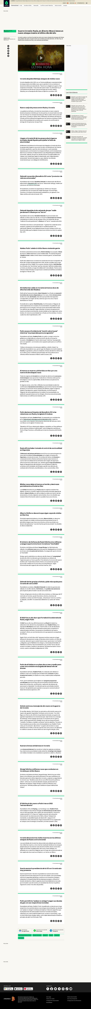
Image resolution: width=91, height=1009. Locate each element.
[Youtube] (70, 990)
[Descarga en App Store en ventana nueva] (18, 990)
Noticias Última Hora (25, 935)
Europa (65, 5)
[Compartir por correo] (8, 56)
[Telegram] (59, 990)
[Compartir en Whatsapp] (8, 51)
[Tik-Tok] (66, 990)
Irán (21, 5)
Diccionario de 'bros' (58, 0)
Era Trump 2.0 (43, 0)
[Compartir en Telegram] (8, 54)
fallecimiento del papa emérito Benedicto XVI (37, 419)
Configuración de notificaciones (74, 1000)
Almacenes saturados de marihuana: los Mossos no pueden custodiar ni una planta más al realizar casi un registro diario (79, 138)
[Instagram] (63, 990)
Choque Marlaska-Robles (20, 0)
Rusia (51, 935)
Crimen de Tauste (50, 0)
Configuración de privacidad (52, 1000)
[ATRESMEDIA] (10, 999)
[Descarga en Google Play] (8, 990)
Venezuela (35, 5)
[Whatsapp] (55, 990)
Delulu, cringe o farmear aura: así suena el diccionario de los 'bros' (79, 131)
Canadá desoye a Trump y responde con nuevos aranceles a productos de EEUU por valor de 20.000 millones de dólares (79, 117)
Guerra (45, 935)
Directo (57, 935)
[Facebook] (51, 990)
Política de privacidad (72, 996)
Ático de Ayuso (37, 0)
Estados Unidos (27, 5)
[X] (8, 46)
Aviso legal (48, 996)
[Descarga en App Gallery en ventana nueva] (28, 990)
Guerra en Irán (66, 0)
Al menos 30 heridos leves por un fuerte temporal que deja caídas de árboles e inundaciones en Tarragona (79, 125)
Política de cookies (50, 998)
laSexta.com (7, 38)
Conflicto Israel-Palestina (46, 5)
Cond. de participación (72, 998)
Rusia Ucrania (72, 0)
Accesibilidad (49, 1002)
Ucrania (21, 938)
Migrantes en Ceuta (30, 0)
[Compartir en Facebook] (8, 49)
